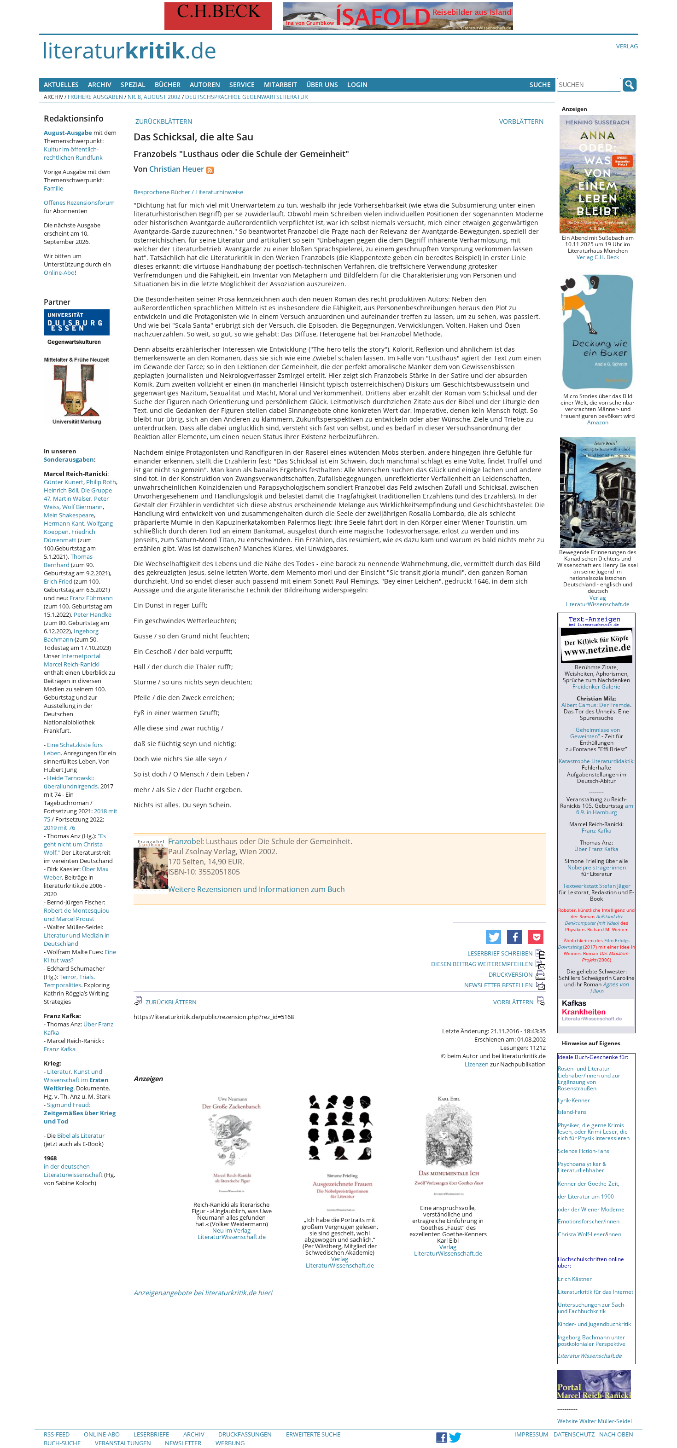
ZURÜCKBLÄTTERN (163, 121)
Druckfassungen (245, 1434)
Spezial (133, 84)
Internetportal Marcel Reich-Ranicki (72, 660)
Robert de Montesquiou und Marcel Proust (77, 914)
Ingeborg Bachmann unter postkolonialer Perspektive (591, 1340)
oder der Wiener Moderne (591, 1209)
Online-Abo (59, 272)
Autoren (205, 84)
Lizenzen (477, 1064)
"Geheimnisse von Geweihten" (595, 733)
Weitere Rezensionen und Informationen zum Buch (256, 889)
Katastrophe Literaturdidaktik (596, 761)
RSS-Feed (57, 1434)
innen (614, 1234)
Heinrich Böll (61, 490)
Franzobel (185, 841)
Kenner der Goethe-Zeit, (588, 1183)
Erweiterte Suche (313, 1434)
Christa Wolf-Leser (581, 1234)
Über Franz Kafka (596, 848)
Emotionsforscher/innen (588, 1221)
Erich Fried (58, 581)
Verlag (627, 46)
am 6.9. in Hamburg (604, 809)
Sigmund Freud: (80, 1112)
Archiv (99, 84)
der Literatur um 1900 (586, 1196)
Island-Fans (572, 1111)
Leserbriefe (151, 1434)
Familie (53, 188)
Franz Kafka (60, 1049)
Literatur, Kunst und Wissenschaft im (76, 1079)
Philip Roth (101, 482)
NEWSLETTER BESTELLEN (498, 985)
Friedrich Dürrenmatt (69, 535)
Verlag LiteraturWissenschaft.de (340, 1262)
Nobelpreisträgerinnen (596, 867)
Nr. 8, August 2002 (154, 96)
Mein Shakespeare (69, 515)
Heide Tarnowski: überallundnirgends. (71, 782)
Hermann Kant (64, 523)
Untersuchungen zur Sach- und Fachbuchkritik (592, 1308)
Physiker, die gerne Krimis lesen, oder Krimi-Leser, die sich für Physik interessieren (594, 1131)
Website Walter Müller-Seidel (594, 1421)
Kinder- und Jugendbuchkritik (594, 1323)
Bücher (168, 84)
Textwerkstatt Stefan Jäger (596, 885)
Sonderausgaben (69, 459)
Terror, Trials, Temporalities (69, 981)
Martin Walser (72, 498)
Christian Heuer (176, 169)
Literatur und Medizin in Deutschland (77, 939)
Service (242, 84)
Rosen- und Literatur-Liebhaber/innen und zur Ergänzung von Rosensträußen (589, 1078)
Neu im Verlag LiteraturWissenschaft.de (232, 1233)
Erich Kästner (575, 1278)
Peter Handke (92, 614)
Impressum (531, 1434)
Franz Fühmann (91, 598)
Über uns (322, 84)
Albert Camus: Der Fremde (595, 704)
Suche (540, 84)
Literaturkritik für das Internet (595, 1291)
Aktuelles (61, 84)
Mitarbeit (280, 84)
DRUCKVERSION (511, 974)
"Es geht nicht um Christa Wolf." (75, 844)
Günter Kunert (63, 482)
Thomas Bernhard (68, 560)
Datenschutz (574, 1434)
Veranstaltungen (123, 1443)
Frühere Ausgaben (95, 96)
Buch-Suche (62, 1443)
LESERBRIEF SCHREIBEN (500, 953)
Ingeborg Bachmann (71, 635)
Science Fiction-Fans (583, 1150)
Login (357, 84)
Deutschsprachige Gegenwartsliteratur (246, 96)
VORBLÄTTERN (522, 121)
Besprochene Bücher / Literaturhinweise (188, 192)
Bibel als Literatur (81, 1135)
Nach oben (616, 1434)
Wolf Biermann (82, 507)
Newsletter (183, 1443)
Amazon (597, 422)
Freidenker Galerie (596, 686)
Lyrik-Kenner (574, 1100)
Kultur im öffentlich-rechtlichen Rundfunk (73, 153)
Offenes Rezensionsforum (79, 202)
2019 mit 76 (59, 827)
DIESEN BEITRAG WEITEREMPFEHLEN (482, 964)
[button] (493, 937)
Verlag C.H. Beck (598, 257)
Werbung (230, 1443)
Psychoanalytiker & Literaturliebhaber (582, 1167)
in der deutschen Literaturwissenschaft (73, 1170)
